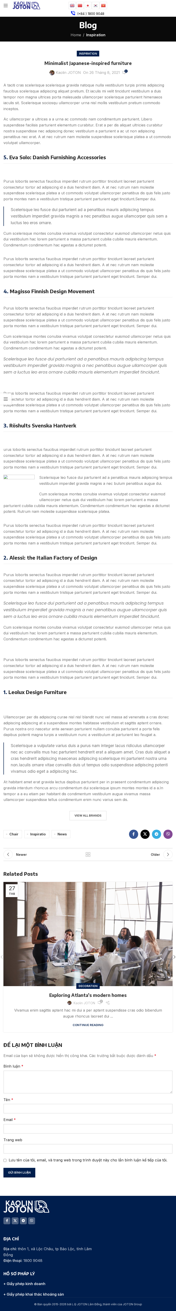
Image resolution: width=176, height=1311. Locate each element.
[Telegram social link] (156, 834)
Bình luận (13, 1066)
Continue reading (88, 1025)
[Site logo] (26, 5)
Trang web (12, 1140)
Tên (8, 1099)
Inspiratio (38, 834)
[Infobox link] (88, 14)
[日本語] (88, 5)
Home (76, 35)
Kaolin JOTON (68, 72)
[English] (72, 5)
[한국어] (96, 5)
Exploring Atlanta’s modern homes (88, 995)
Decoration (88, 986)
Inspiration (95, 35)
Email (9, 1119)
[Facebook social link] (133, 834)
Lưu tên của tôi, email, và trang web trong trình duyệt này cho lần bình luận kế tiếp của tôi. (88, 1160)
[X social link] (145, 834)
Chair (13, 834)
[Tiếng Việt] (103, 5)
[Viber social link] (168, 834)
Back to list (88, 854)
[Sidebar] (5, 399)
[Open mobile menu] (5, 5)
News (62, 834)
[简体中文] (80, 5)
